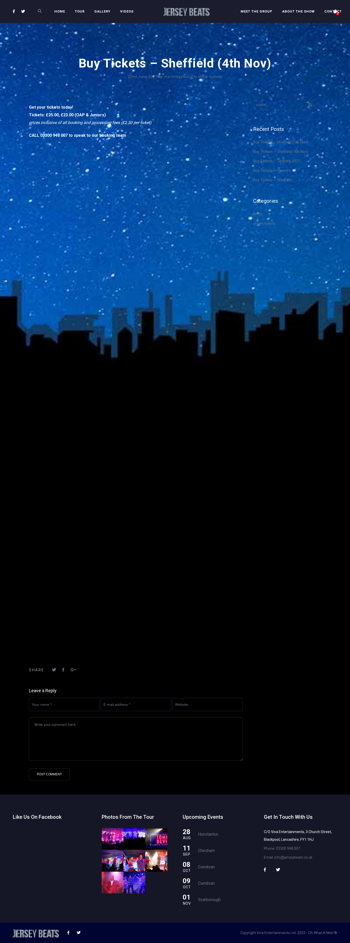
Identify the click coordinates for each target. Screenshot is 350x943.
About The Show (298, 11)
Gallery (102, 11)
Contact (333, 11)
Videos (126, 11)
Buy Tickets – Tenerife (272, 170)
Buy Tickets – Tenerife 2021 (276, 161)
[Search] (310, 105)
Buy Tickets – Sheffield (272, 180)
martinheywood (179, 77)
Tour (80, 11)
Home (59, 11)
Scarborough (209, 899)
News (258, 214)
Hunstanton (208, 834)
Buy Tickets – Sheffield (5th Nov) (280, 142)
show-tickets (210, 77)
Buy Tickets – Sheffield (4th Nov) (280, 151)
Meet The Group (256, 11)
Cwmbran (206, 867)
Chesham (206, 850)
